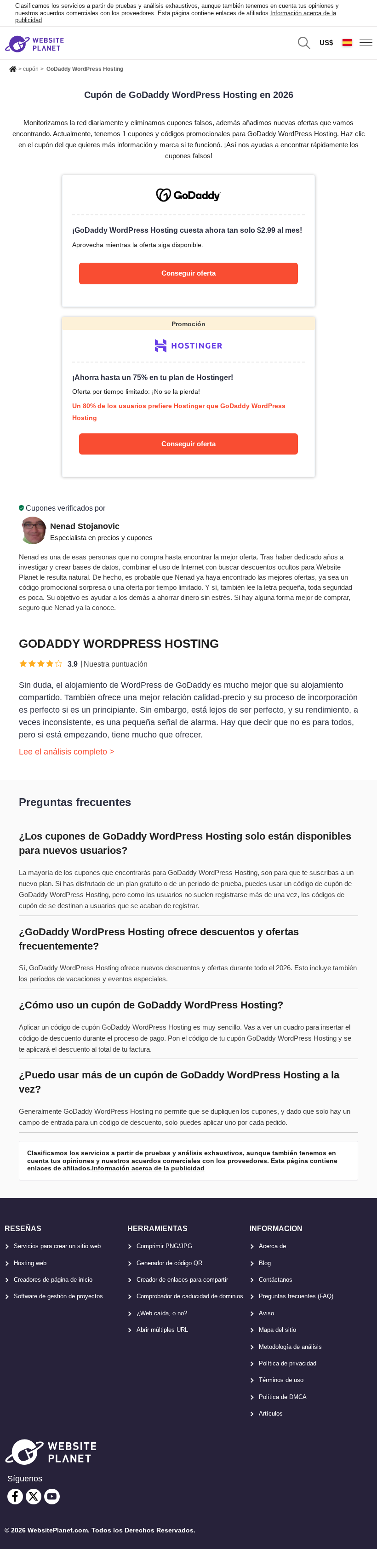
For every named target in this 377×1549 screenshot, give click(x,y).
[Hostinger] (188, 397)
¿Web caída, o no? (162, 1313)
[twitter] (33, 1496)
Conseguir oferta (188, 273)
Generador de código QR (169, 1263)
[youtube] (52, 1496)
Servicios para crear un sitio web (57, 1246)
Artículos (271, 1413)
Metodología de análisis (290, 1346)
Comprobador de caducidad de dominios (190, 1296)
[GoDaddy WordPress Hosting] (188, 240)
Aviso (266, 1313)
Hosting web (30, 1263)
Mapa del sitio (277, 1329)
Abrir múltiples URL (162, 1329)
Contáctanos (275, 1279)
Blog (265, 1263)
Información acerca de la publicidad (148, 1168)
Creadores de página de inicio (53, 1279)
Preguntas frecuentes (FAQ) (296, 1296)
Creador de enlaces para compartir (182, 1279)
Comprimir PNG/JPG (164, 1246)
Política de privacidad (287, 1363)
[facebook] (15, 1496)
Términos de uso (281, 1379)
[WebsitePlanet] (13, 67)
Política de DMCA (283, 1397)
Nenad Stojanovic (85, 526)
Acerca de (272, 1246)
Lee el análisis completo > (66, 751)
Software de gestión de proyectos (58, 1296)
